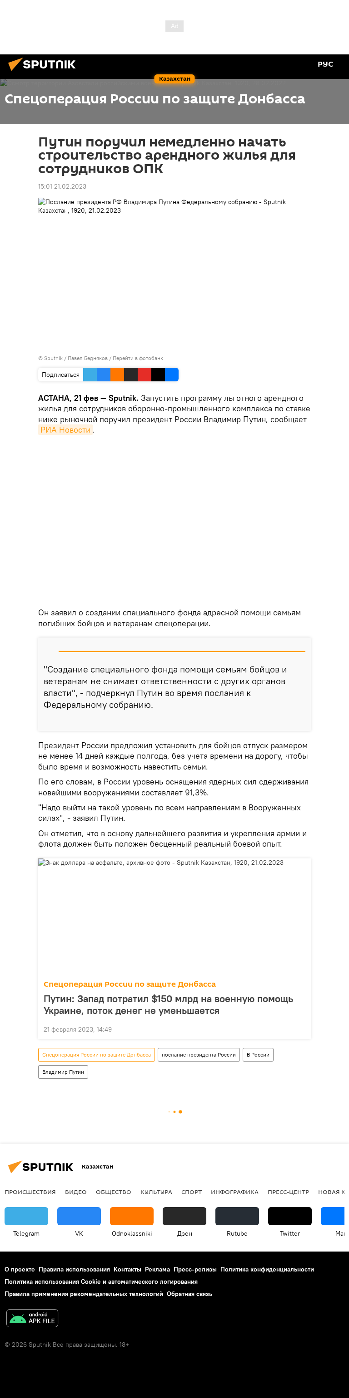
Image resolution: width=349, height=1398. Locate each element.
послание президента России (199, 1054)
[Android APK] (32, 1319)
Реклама (157, 1269)
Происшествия (30, 1192)
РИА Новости (65, 429)
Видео (76, 1192)
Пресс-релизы (195, 1269)
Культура (156, 1192)
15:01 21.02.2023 (62, 186)
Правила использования (74, 1269)
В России (258, 1054)
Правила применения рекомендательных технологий (84, 1294)
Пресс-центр (288, 1192)
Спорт (191, 1192)
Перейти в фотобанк (138, 358)
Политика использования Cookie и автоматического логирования (101, 1281)
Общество (113, 1192)
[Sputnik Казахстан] (45, 72)
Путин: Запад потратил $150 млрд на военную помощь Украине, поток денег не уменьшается (168, 1004)
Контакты (127, 1269)
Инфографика (235, 1192)
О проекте (20, 1269)
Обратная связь (189, 1294)
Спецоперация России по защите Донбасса (130, 984)
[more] (300, 720)
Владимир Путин (63, 1071)
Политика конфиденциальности (267, 1269)
